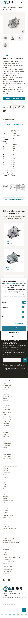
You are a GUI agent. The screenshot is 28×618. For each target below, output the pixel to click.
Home (4, 7)
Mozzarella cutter (7, 443)
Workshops (5, 547)
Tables (4, 530)
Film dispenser (6, 474)
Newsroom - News (7, 540)
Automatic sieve (7, 461)
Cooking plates (6, 409)
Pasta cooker (6, 394)
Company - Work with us (8, 538)
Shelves (5, 524)
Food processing (12, 7)
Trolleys (5, 522)
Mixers (4, 452)
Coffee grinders (7, 456)
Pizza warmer (6, 505)
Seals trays (5, 468)
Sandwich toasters (7, 385)
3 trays (4, 482)
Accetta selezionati (14, 332)
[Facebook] (4, 581)
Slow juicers (6, 425)
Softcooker (5, 389)
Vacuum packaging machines (10, 466)
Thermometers (6, 517)
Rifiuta (14, 337)
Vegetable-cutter (7, 441)
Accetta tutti (14, 327)
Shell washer (6, 450)
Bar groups (5, 439)
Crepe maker (6, 402)
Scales (4, 519)
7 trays (4, 486)
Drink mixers (6, 436)
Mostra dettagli (19, 323)
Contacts (5, 544)
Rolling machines (7, 458)
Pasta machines (7, 454)
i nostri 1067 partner (11, 283)
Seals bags (5, 470)
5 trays (4, 484)
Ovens (4, 383)
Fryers (4, 391)
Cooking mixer (6, 400)
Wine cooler (6, 496)
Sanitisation (5, 510)
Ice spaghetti (6, 432)
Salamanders (6, 387)
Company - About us (7, 536)
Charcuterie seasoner (8, 500)
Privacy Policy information (9, 604)
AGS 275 (9, 269)
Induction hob (6, 405)
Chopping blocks (7, 526)
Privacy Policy (12, 369)
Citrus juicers (6, 428)
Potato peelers (6, 445)
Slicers (20, 7)
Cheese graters (6, 421)
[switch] (24, 307)
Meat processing (7, 417)
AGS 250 (9, 243)
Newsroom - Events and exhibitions (11, 542)
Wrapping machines (7, 472)
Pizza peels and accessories (9, 528)
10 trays (5, 489)
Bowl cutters (6, 423)
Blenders (5, 434)
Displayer (5, 498)
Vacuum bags (6, 477)
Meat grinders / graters (8, 419)
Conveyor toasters (7, 396)
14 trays (5, 491)
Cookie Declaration (7, 602)
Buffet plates (6, 407)
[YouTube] (9, 581)
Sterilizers (5, 512)
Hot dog (5, 398)
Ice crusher (5, 430)
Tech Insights (6, 549)
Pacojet (5, 447)
